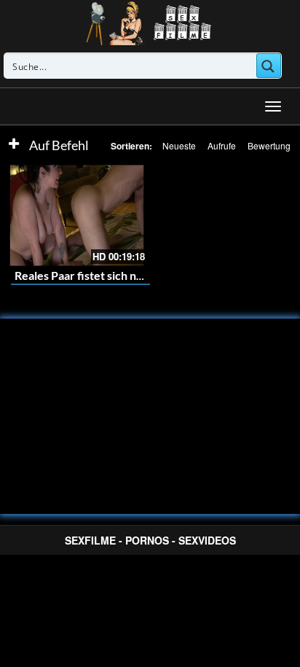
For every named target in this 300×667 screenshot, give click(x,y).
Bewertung (269, 145)
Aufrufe (222, 145)
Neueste (179, 145)
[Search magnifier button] (268, 65)
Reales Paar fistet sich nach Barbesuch (113, 275)
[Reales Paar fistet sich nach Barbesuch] (76, 215)
